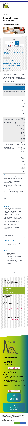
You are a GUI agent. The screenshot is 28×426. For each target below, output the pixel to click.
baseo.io (14, 273)
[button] (14, 202)
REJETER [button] (23, 422)
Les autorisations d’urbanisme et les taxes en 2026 (13, 309)
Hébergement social (8, 50)
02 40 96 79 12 (9, 290)
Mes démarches (11, 13)
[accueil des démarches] (14, 39)
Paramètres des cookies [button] (7, 422)
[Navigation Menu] (24, 4)
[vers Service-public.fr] (15, 45)
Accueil (5, 13)
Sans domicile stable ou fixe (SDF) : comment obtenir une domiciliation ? (14, 244)
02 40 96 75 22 (9, 288)
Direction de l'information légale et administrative (13, 272)
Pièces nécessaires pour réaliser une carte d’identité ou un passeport (14, 306)
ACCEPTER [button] (17, 422)
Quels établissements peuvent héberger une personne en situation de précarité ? (13, 52)
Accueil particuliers (8, 49)
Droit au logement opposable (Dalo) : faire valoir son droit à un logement (14, 262)
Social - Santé (16, 49)
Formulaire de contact (11, 292)
